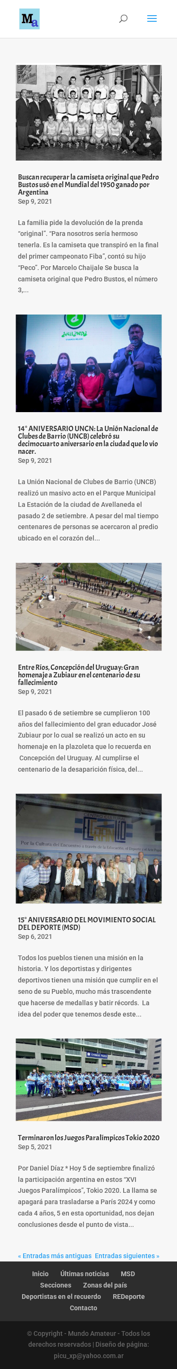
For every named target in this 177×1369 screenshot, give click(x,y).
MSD (128, 1274)
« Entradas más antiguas (55, 1256)
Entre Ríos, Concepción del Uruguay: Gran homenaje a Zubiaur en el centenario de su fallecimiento (79, 675)
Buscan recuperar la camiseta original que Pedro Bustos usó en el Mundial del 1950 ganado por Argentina (88, 184)
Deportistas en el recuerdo (61, 1296)
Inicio (40, 1274)
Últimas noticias (84, 1274)
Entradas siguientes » (127, 1256)
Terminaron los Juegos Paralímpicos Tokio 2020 (89, 1138)
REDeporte (129, 1296)
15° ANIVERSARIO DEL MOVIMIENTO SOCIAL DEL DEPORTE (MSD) (87, 923)
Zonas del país (105, 1285)
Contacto (83, 1308)
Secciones (55, 1285)
